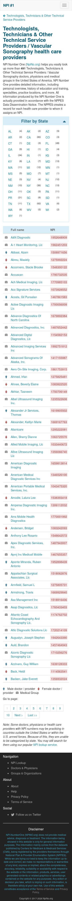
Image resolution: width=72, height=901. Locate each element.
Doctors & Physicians (24, 768)
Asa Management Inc (24, 600)
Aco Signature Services (25, 289)
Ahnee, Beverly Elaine (25, 384)
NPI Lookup (18, 763)
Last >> (32, 715)
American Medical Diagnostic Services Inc (25, 477)
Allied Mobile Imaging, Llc (27, 444)
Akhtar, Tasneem (21, 392)
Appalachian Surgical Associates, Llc (24, 575)
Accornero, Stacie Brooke (27, 267)
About (14, 786)
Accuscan (17, 275)
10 (8, 715)
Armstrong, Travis (22, 592)
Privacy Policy (19, 797)
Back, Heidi (18, 671)
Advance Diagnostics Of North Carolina (26, 318)
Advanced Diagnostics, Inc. (28, 327)
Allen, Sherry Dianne (24, 437)
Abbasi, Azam (19, 252)
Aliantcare (17, 429)
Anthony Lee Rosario (24, 535)
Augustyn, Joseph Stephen (28, 637)
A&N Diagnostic (20, 237)
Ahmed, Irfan (19, 377)
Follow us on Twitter (28, 814)
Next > (19, 715)
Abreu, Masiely (20, 260)
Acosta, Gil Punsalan (24, 297)
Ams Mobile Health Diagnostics (23, 519)
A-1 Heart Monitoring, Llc (26, 245)
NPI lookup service (45, 745)
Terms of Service (21, 802)
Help (14, 791)
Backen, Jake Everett (24, 679)
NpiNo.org (33, 64)
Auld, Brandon (20, 645)
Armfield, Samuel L (23, 585)
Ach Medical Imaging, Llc (26, 282)
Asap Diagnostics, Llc (24, 607)
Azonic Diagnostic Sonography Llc (22, 654)
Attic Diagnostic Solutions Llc (29, 630)
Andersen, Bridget (22, 528)
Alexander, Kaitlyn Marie (26, 422)
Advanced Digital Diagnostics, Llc (21, 337)
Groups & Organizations (26, 773)
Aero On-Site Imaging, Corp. (29, 369)
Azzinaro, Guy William (24, 664)
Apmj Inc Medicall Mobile (26, 554)
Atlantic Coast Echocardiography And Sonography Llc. (25, 619)
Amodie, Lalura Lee (23, 498)
